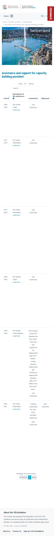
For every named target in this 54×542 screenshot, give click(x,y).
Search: (15, 88)
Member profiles (15, 22)
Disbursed (45, 98)
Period (6, 98)
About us (6, 531)
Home (5, 22)
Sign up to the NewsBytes (34, 531)
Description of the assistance (18, 95)
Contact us (17, 531)
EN (42, 16)
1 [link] (29, 477)
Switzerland (27, 22)
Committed (33, 98)
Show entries (26, 84)
